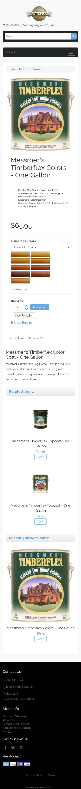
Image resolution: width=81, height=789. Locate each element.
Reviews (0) (36, 338)
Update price (19, 289)
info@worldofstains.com (20, 686)
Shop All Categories (15, 716)
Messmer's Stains (29, 69)
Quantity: (17, 301)
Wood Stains (10, 720)
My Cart (7, 731)
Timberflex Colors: (24, 241)
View (40, 456)
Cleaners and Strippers (17, 724)
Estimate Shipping (21, 322)
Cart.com (52, 787)
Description (16, 338)
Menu (10, 52)
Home (12, 69)
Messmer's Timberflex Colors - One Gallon (41, 628)
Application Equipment (17, 727)
